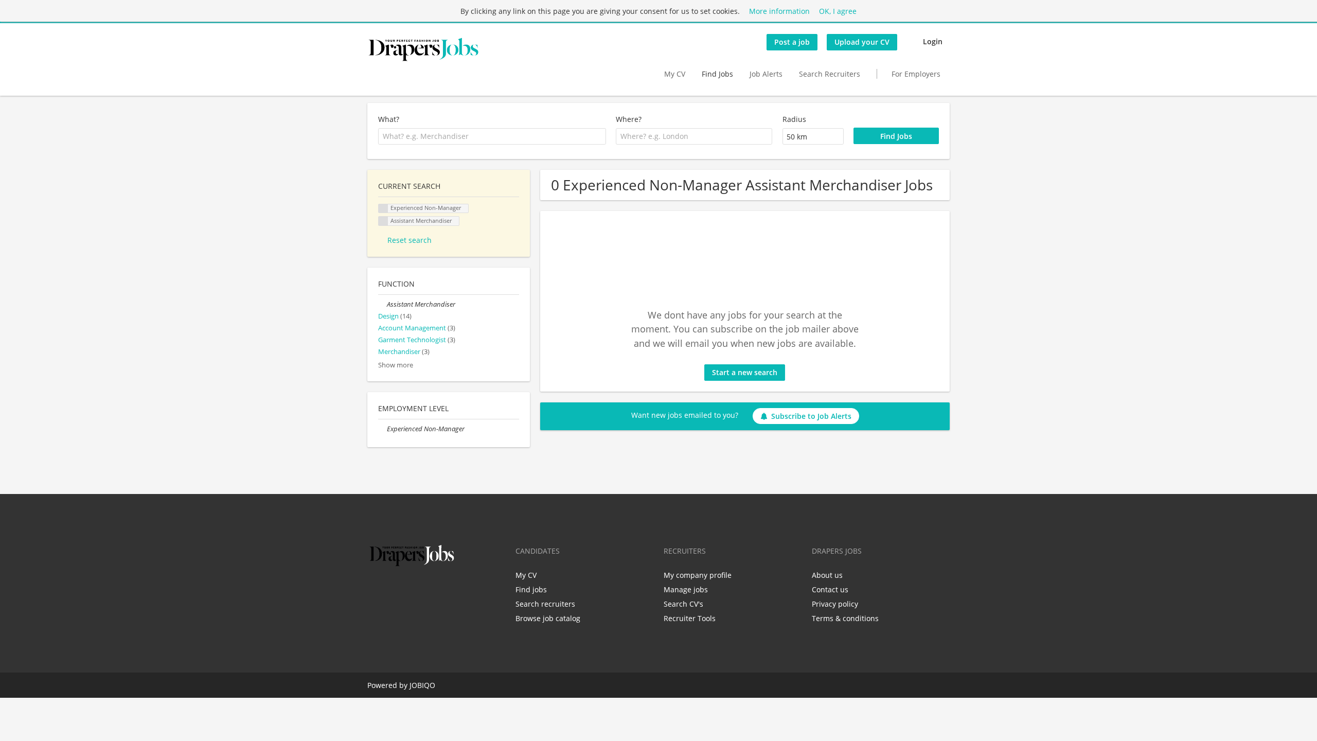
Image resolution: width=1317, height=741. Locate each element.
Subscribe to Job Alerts (811, 416)
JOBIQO (422, 685)
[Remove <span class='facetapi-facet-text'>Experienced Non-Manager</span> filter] (383, 208)
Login (932, 41)
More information (779, 11)
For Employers (916, 74)
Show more (395, 365)
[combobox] (492, 136)
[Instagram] (425, 590)
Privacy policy (835, 604)
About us (827, 575)
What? (388, 119)
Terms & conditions (845, 618)
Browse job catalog (547, 618)
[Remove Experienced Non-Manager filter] (382, 429)
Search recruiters (545, 604)
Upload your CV (861, 42)
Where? (629, 119)
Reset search (409, 240)
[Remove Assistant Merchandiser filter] (382, 304)
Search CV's (683, 604)
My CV (674, 74)
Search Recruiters (829, 74)
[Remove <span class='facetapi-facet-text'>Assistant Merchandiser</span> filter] (383, 221)
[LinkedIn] (408, 590)
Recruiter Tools (690, 618)
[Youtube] (441, 590)
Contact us (830, 589)
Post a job (792, 42)
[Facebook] (374, 590)
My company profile (698, 575)
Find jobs (531, 589)
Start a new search (744, 372)
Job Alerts (766, 74)
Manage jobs (686, 589)
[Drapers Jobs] (423, 49)
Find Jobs (717, 74)
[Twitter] (391, 590)
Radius (794, 119)
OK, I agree (838, 11)
